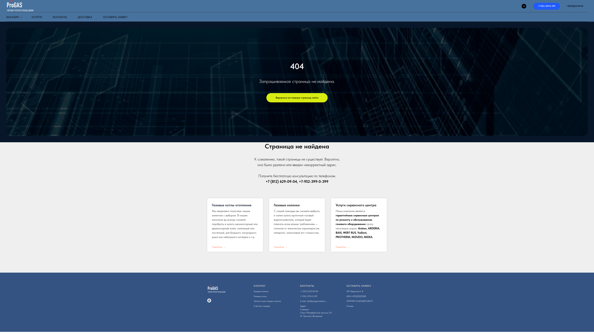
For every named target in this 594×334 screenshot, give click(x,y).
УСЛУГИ (37, 17)
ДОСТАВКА (85, 17)
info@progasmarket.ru (316, 301)
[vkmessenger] (209, 300)
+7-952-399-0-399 (313, 181)
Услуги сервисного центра (356, 205)
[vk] (524, 6)
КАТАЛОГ (260, 285)
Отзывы (349, 306)
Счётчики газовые (262, 306)
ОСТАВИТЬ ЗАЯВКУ (358, 285)
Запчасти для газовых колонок (267, 301)
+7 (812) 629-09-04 (281, 181)
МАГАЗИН (13, 17)
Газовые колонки (287, 205)
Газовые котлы (260, 296)
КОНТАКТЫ (60, 17)
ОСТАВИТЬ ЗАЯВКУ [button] (115, 17)
